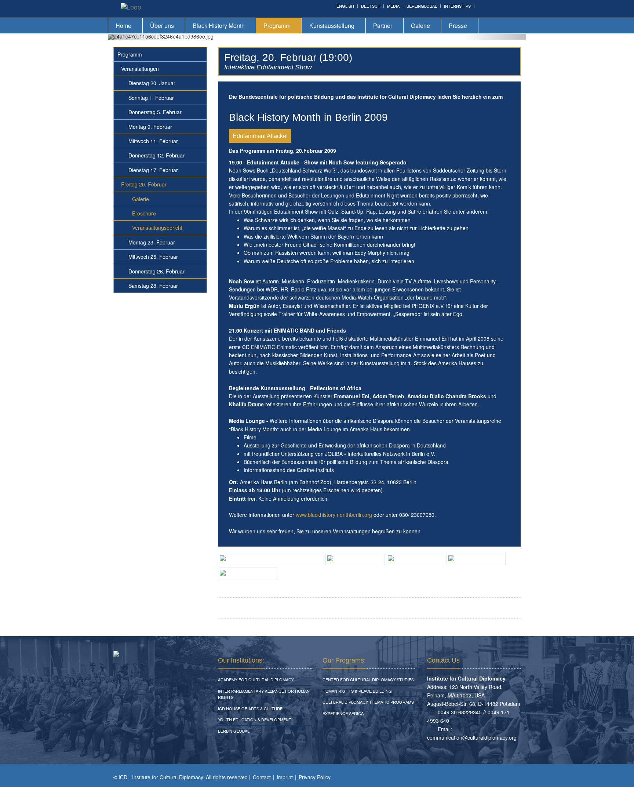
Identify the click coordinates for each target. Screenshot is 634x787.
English (345, 6)
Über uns (162, 25)
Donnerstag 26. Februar (156, 271)
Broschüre (144, 213)
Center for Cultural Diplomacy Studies (368, 679)
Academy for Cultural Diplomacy (256, 679)
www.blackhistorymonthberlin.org (334, 514)
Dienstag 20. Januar (151, 83)
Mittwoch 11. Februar (153, 141)
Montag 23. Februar (151, 242)
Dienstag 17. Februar (153, 170)
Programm (277, 25)
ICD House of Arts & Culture (250, 708)
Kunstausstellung (331, 25)
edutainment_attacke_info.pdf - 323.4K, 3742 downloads (312, 608)
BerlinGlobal (422, 6)
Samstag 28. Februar (153, 285)
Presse (458, 25)
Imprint (285, 777)
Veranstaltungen (140, 68)
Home (123, 25)
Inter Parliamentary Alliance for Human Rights (264, 694)
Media (393, 6)
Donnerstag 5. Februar (155, 112)
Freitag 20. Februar (144, 184)
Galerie (420, 25)
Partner (382, 25)
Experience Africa (343, 713)
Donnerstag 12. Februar (156, 155)
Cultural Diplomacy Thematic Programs (368, 702)
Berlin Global (233, 731)
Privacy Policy (315, 777)
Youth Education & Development (254, 719)
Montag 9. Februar (150, 126)
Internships (457, 6)
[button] (139, 37)
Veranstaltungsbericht (157, 227)
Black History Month (219, 25)
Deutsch (370, 6)
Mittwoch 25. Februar (153, 256)
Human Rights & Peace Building (357, 691)
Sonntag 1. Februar (151, 97)
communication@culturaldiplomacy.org (472, 737)
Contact (262, 777)
